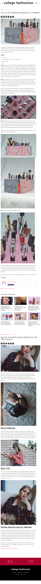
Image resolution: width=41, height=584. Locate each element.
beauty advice (7, 548)
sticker (6, 131)
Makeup (13, 288)
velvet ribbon (8, 434)
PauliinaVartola (4, 341)
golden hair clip (7, 478)
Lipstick (10, 288)
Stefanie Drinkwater (12, 281)
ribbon (3, 59)
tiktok (11, 560)
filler (29, 73)
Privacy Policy (19, 572)
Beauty (2, 334)
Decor (6, 288)
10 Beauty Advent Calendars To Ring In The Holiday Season (19, 323)
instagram (31, 560)
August (4, 288)
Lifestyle (2, 9)
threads (31, 562)
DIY (8, 288)
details (11, 548)
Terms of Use (25, 572)
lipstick (32, 124)
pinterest (11, 562)
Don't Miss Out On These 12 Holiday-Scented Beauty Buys (6, 323)
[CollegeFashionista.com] (18, 3)
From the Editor (7, 334)
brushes (11, 125)
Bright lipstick (32, 532)
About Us (14, 572)
